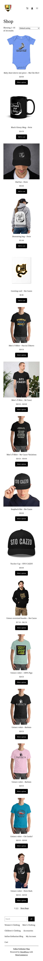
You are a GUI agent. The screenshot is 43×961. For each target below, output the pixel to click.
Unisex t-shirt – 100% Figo (21, 673)
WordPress (24, 952)
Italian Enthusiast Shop (21, 949)
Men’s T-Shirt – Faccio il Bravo (21, 346)
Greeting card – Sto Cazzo (21, 291)
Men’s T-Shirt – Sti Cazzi (21, 400)
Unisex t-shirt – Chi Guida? (21, 836)
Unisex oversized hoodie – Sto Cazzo (21, 618)
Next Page (25, 908)
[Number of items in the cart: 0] (27, 8)
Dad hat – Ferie (21, 182)
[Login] (32, 8)
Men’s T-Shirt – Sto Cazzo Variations (21, 455)
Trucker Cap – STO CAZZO (21, 564)
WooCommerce (21, 955)
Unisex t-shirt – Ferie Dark (21, 891)
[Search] (31, 919)
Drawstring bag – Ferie (21, 236)
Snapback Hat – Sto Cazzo (21, 509)
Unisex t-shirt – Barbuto (21, 727)
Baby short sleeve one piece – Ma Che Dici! (21, 73)
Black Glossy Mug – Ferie (21, 127)
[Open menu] (37, 8)
